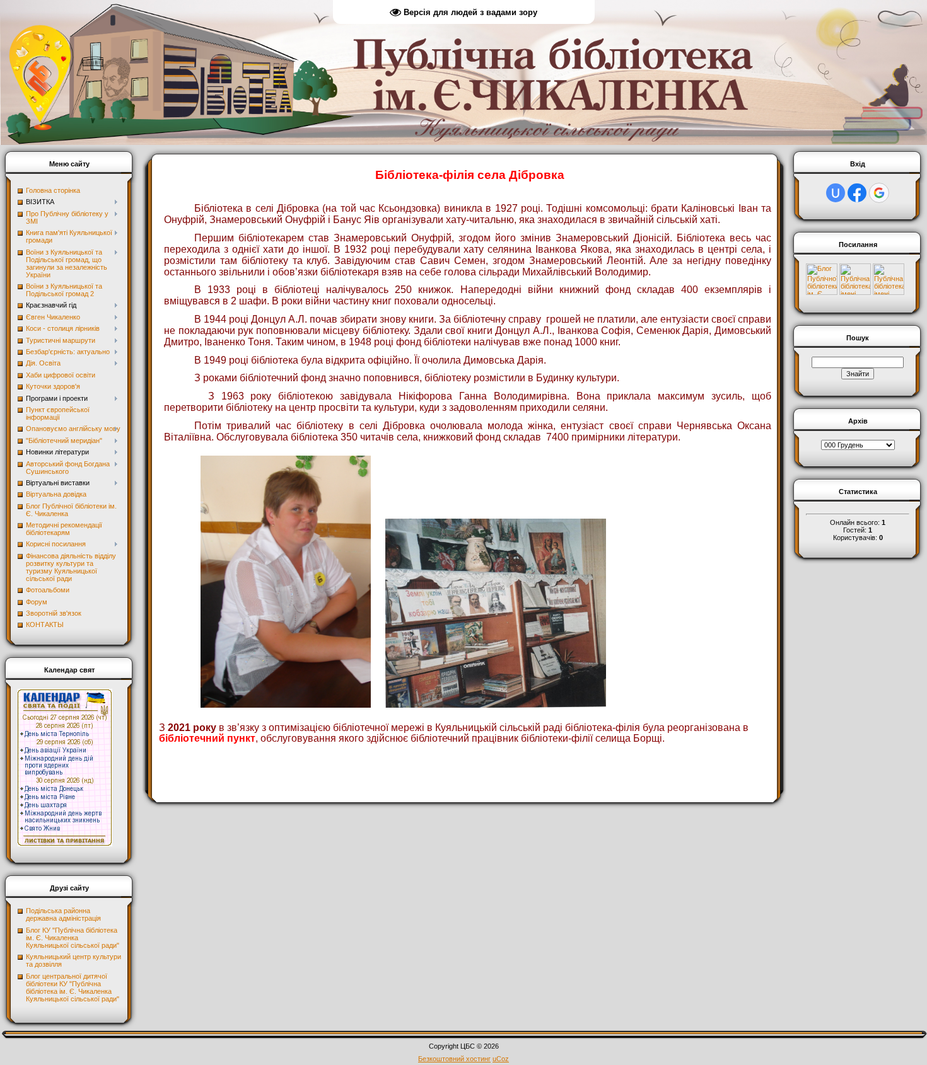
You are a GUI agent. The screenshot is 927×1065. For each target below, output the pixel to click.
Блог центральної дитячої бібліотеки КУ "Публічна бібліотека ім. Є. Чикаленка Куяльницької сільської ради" (72, 987)
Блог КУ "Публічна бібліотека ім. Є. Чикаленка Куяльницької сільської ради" (72, 937)
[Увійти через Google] (879, 193)
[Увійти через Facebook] (857, 192)
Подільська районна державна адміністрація (63, 914)
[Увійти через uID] (835, 192)
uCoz (501, 1058)
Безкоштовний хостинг (454, 1058)
